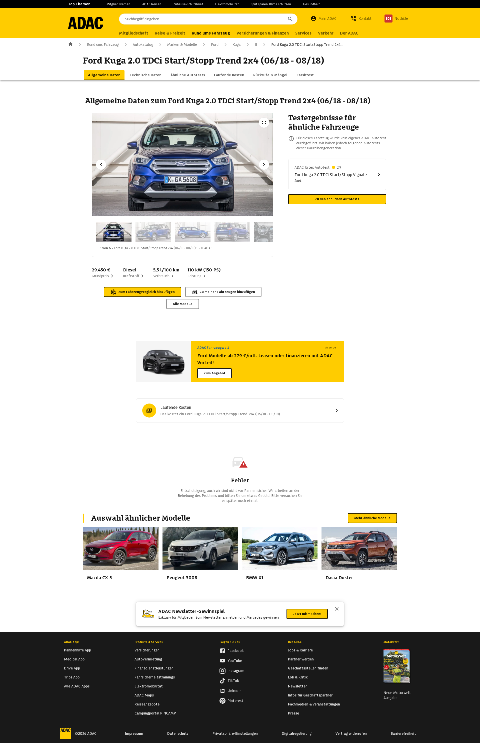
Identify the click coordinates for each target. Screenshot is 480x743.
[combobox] (208, 19)
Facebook (236, 650)
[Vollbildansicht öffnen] (264, 122)
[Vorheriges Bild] (101, 164)
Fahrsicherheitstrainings (154, 677)
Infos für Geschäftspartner (310, 695)
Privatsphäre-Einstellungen (235, 733)
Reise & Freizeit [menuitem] (170, 33)
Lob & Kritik (298, 677)
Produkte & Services (148, 642)
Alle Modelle (182, 304)
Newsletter (297, 686)
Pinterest (235, 700)
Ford (214, 44)
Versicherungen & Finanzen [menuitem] (262, 33)
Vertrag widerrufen (351, 733)
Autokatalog (143, 44)
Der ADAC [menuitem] (349, 33)
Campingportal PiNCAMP (155, 713)
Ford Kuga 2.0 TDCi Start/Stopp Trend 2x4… (307, 44)
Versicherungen (147, 650)
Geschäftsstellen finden (308, 668)
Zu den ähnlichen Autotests (337, 199)
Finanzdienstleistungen (154, 668)
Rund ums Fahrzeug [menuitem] (211, 33)
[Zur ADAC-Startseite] (85, 23)
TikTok (233, 680)
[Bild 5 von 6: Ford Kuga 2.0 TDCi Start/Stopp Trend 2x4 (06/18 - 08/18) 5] (272, 232)
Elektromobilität (227, 4)
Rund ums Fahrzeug (103, 44)
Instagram (236, 670)
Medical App (74, 659)
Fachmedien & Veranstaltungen (314, 704)
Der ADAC (295, 642)
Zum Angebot (214, 373)
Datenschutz (177, 733)
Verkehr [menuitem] (326, 33)
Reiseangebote (147, 704)
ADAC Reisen (151, 4)
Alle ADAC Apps (77, 686)
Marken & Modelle (182, 44)
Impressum (134, 733)
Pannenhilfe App (77, 650)
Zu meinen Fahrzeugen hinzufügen (227, 292)
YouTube (235, 660)
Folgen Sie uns (230, 642)
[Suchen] (290, 19)
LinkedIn (235, 690)
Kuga (236, 44)
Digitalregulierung (297, 733)
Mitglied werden (118, 4)
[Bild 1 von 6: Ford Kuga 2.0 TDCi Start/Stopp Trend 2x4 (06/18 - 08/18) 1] (114, 232)
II (256, 44)
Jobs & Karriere (300, 650)
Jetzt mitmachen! (307, 614)
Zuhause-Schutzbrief (188, 4)
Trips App (72, 677)
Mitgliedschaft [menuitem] (133, 33)
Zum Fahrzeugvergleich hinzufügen (146, 292)
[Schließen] (337, 609)
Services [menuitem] (303, 33)
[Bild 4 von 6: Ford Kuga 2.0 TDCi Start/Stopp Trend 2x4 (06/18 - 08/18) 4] (232, 232)
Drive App (72, 668)
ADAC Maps (144, 695)
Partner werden (301, 659)
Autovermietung (148, 659)
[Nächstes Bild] (264, 164)
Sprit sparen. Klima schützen (271, 4)
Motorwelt (391, 642)
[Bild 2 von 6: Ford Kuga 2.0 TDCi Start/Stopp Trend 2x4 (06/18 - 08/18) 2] (153, 232)
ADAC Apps (72, 642)
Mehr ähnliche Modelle (372, 518)
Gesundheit (311, 4)
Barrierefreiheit (403, 733)
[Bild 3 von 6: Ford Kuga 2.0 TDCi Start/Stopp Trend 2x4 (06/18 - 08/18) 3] (192, 232)
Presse (293, 713)
